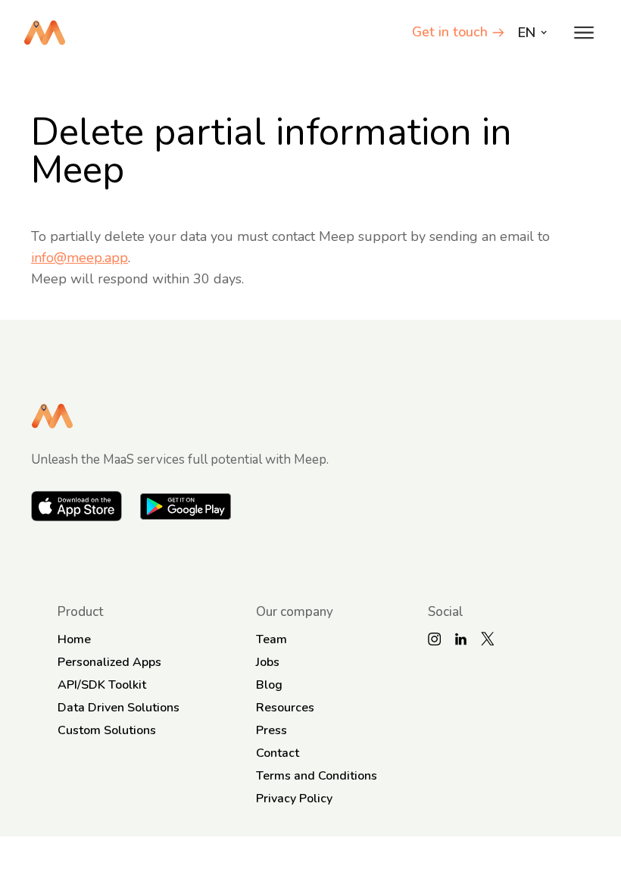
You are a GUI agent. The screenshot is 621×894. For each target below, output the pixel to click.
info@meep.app (79, 258)
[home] (44, 32)
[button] (584, 33)
